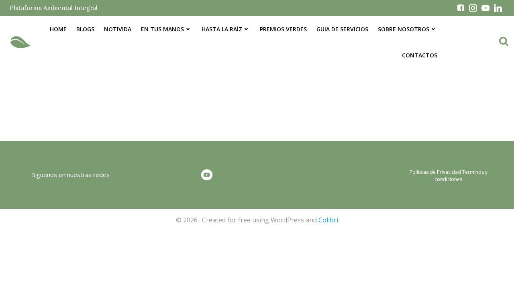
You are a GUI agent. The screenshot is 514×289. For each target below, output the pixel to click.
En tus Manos (162, 29)
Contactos (419, 55)
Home (58, 29)
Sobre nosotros (403, 29)
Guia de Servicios (342, 29)
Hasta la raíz (222, 29)
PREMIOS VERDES (283, 29)
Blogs (85, 29)
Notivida (117, 29)
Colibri (328, 220)
